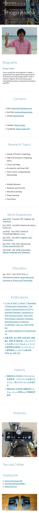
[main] (19, 12)
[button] (3, 509)
